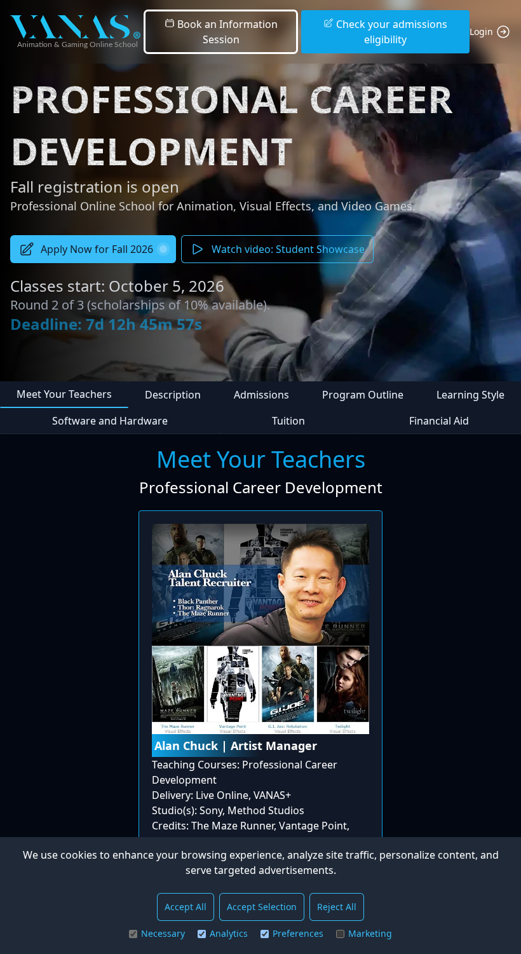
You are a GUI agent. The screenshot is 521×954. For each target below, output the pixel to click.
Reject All (336, 907)
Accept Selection (262, 907)
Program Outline (362, 395)
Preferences (298, 933)
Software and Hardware (110, 421)
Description (173, 395)
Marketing (370, 933)
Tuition (288, 421)
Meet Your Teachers (64, 394)
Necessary (163, 933)
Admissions (261, 395)
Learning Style (470, 395)
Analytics (229, 933)
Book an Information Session (226, 31)
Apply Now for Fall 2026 (97, 249)
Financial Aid (439, 421)
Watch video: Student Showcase (288, 249)
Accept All (185, 907)
